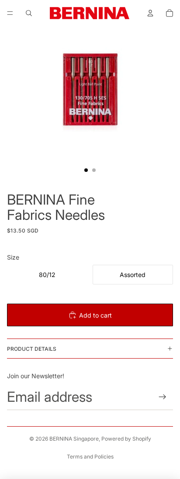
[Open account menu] (150, 13)
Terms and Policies (90, 456)
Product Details (31, 349)
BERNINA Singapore (74, 438)
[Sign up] (162, 397)
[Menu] (10, 13)
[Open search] (28, 13)
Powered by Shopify (126, 438)
